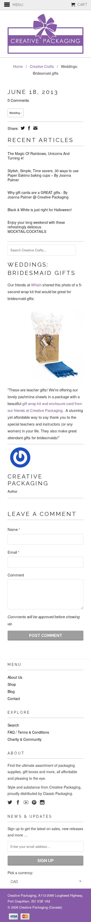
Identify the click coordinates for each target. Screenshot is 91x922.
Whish (36, 284)
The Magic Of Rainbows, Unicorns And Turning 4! (39, 155)
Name (14, 529)
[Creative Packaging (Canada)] (45, 34)
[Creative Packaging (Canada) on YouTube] (26, 802)
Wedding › (15, 113)
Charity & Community (24, 739)
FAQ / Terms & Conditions (28, 732)
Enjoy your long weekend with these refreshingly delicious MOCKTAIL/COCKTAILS (36, 227)
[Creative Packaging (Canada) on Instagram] (42, 802)
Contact (14, 698)
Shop (12, 684)
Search (13, 725)
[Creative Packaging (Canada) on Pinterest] (34, 802)
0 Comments (18, 100)
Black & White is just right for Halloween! (40, 209)
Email (13, 552)
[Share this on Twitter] (22, 128)
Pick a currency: (20, 872)
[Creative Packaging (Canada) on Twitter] (10, 802)
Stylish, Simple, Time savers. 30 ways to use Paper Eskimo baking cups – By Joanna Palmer (43, 175)
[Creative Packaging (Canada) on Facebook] (18, 802)
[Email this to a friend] (34, 128)
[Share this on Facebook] (28, 128)
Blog (11, 691)
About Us (15, 677)
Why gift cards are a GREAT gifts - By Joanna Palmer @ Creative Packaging (38, 194)
